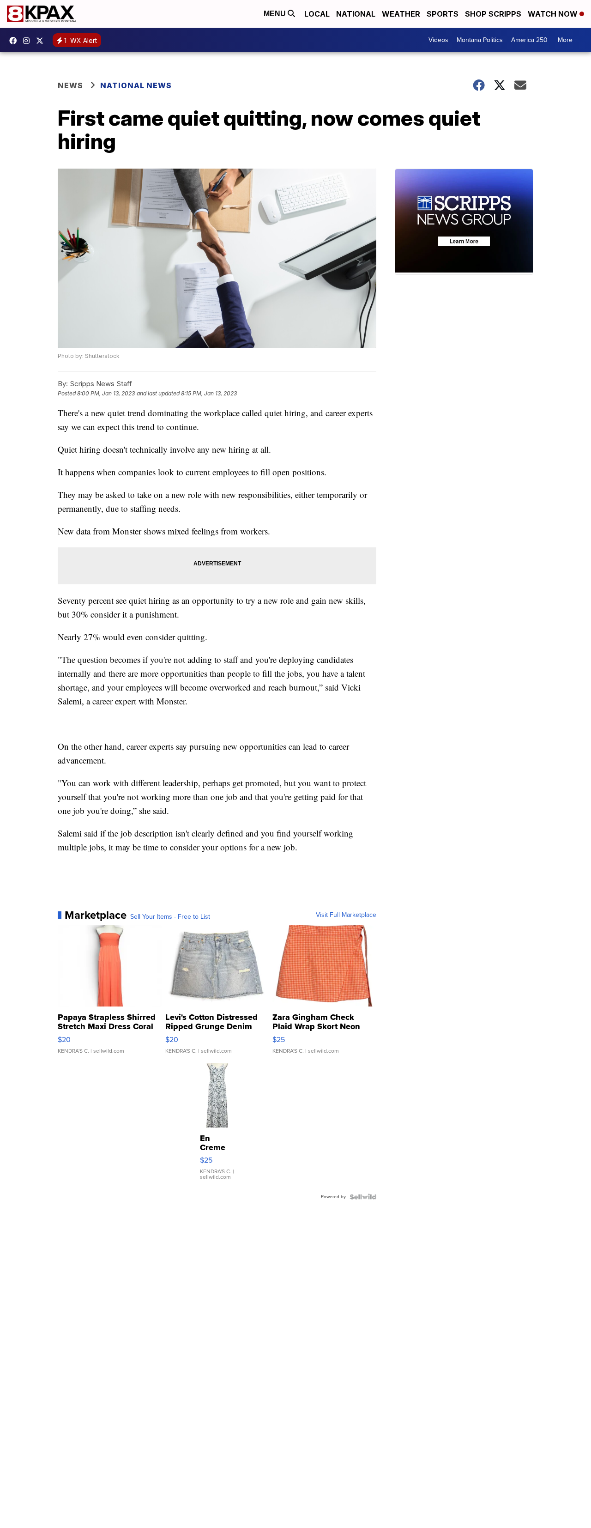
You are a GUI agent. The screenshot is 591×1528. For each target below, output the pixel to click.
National (355, 13)
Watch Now (553, 13)
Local (317, 13)
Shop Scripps (493, 13)
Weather (401, 13)
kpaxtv (15, 40)
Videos (438, 40)
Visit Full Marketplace (346, 915)
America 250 (529, 40)
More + (568, 40)
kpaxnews (42, 40)
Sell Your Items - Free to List (170, 917)
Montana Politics (480, 40)
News (70, 85)
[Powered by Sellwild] (363, 1197)
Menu (276, 14)
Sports (442, 13)
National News (136, 85)
